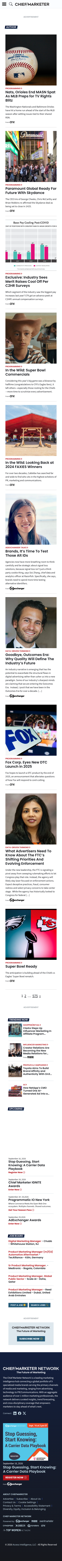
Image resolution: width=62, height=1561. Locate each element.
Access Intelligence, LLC (24, 1544)
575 (35, 996)
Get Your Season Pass (20, 1210)
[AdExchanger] (17, 588)
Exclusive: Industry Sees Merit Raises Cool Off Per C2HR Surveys (26, 281)
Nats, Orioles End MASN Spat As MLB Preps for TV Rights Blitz (30, 96)
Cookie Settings (27, 1502)
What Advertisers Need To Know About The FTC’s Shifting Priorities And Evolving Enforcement (28, 857)
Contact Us (9, 1502)
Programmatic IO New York (29, 1200)
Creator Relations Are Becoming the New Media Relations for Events (36, 1052)
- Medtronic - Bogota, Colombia (28, 1267)
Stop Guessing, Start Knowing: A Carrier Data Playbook (26, 1165)
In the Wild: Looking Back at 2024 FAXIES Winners (29, 464)
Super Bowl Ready (21, 966)
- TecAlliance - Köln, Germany (30, 1254)
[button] (4, 4)
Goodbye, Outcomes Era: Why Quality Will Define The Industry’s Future (29, 659)
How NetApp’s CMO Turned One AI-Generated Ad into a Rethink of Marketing (35, 1092)
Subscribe (22, 1499)
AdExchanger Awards (24, 1220)
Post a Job (17, 1305)
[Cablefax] (12, 122)
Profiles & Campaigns (34, 1065)
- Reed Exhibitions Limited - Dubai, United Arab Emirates (29, 1292)
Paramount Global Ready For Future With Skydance (30, 190)
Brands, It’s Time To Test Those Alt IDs (26, 553)
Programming (13, 88)
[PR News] (30, 1057)
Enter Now (14, 1189)
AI (24, 1085)
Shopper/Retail (31, 1025)
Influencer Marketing (34, 1045)
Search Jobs (38, 1305)
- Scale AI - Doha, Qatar (30, 1279)
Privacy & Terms (12, 1505)
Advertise (8, 1499)
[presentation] (31, 59)
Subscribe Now (29, 1339)
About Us (36, 1499)
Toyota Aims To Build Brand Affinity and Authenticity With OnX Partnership (36, 1072)
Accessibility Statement (37, 1505)
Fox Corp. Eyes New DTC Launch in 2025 (26, 764)
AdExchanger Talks (15, 548)
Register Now (15, 1172)
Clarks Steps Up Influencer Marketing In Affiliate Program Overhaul (37, 1032)
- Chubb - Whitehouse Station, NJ (30, 1242)
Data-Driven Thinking (17, 651)
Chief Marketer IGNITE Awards (24, 1184)
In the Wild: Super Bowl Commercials (25, 372)
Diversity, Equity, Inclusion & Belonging (24, 1509)
